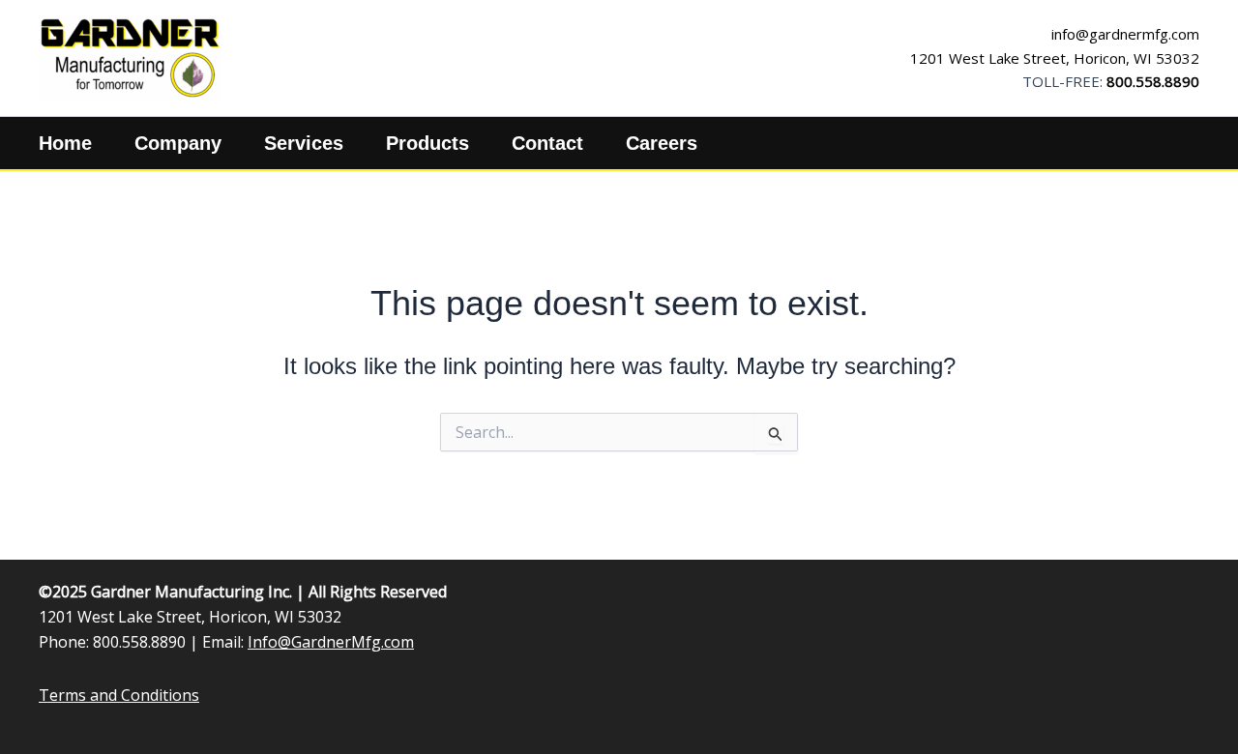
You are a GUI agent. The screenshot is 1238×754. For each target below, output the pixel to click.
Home (65, 143)
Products (427, 143)
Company (177, 143)
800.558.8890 (1152, 81)
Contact (547, 143)
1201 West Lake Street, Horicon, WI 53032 (1054, 58)
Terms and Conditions (119, 695)
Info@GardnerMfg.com (331, 641)
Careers (661, 143)
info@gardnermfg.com (1125, 34)
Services (303, 143)
